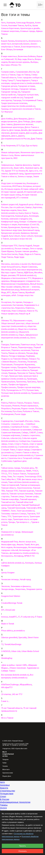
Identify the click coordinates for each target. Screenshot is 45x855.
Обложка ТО (6, 321)
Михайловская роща (10, 290)
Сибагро (5, 430)
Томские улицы (17, 497)
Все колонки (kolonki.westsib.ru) (15, 675)
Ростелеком (6, 411)
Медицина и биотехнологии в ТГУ (16, 278)
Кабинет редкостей (9, 205)
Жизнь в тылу (7, 155)
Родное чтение (27, 409)
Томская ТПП (12, 491)
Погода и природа (17, 356)
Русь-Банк (17, 411)
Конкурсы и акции (9, 224)
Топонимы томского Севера (13, 514)
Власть (31, 59)
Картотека (37, 207)
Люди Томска (7, 257)
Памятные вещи (28, 345)
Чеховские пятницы (10, 579)
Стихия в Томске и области (27, 453)
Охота (33, 338)
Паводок (5, 345)
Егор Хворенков (8, 146)
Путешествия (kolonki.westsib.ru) (15, 393)
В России (4, 799)
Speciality (22, 637)
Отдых (21, 335)
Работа (4, 403)
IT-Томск (38, 617)
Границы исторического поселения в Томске (21, 109)
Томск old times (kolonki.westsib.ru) (23, 482)
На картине (6, 302)
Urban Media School (30, 651)
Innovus (4, 617)
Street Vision (33, 637)
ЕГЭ (18, 146)
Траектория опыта (20, 516)
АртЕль (28, 25)
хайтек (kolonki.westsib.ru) (12, 563)
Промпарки (32, 379)
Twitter (4, 763)
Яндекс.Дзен (6, 776)
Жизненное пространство (31, 152)
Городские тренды (27, 89)
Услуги (3, 808)
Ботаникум (18, 50)
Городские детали (9, 86)
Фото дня (35, 545)
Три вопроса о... (23, 522)
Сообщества (24, 441)
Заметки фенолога (23, 165)
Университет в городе (11, 532)
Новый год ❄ (24, 314)
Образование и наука (22, 321)
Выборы (34, 62)
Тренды (11, 522)
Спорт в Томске (21, 444)
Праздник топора (8, 367)
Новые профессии (9, 314)
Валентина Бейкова (27, 56)
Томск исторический (10, 485)
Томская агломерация (30, 485)
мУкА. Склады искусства (22, 295)
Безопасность (21, 41)
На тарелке (17, 302)
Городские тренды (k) (10, 92)
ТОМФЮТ (5, 511)
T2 (2, 644)
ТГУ (10, 474)
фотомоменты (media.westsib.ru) (24, 553)
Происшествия (15, 376)
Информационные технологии (15, 802)
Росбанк (39, 409)
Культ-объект (14, 236)
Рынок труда (20, 414)
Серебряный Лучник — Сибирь (24, 427)
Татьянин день (27, 468)
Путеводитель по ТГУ (15, 390)
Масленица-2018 (8, 270)
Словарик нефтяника (10, 435)
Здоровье (5, 785)
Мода (3, 292)
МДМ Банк (28, 273)
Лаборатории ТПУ (9, 246)
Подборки (30, 356)
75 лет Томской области (11, 708)
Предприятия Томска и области (15, 370)
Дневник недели (18, 133)
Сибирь (24, 433)
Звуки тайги (19, 168)
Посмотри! (32, 362)
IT (19, 617)
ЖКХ (15, 158)
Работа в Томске (16, 403)
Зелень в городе (25, 176)
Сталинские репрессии (28, 447)
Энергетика (20, 589)
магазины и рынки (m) (20, 264)
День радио (36, 122)
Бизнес (26, 44)
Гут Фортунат (7, 112)
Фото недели (6, 547)
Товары (4, 805)
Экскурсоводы (7, 589)
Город (3, 80)
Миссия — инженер (31, 287)
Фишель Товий (23, 545)
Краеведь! (25, 227)
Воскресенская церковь (19, 62)
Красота (34, 227)
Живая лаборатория (10, 152)
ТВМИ (28, 471)
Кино (19, 210)
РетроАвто (6, 409)
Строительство (7, 791)
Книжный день (21, 216)
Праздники (22, 367)
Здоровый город (16, 174)
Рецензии (16, 409)
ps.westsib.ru (19, 631)
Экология (5, 586)
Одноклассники (7, 773)
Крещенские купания (10, 233)
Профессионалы (8, 387)
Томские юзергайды (10, 499)
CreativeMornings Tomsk (11, 603)
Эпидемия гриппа (34, 589)
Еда (23, 146)
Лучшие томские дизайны (26, 251)
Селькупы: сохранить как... (13, 424)
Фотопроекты (7, 556)
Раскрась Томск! (31, 403)
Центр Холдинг (8, 573)
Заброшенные (7, 165)
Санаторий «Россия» (23, 421)
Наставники (18, 305)
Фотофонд (18, 556)
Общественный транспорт (13, 323)
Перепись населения (20, 350)
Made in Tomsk (7, 624)
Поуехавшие (7, 365)
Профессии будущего (18, 385)
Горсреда (17, 100)
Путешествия (32, 390)
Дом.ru (14, 136)
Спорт (10, 444)
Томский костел (8, 502)
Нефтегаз (29, 308)
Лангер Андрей (25, 246)
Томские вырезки (26, 491)
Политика (22, 362)
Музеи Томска (18, 292)
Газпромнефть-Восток (25, 72)
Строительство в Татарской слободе (23, 458)
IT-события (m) (27, 617)
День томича (6, 124)
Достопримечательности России (15, 139)
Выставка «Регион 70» (11, 65)
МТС (9, 292)
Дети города (14, 130)
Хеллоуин (29, 563)
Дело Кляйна (7, 119)
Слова (40, 433)
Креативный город (31, 230)
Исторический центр (33, 192)
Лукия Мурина (7, 251)
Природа (12, 373)
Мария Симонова (29, 267)
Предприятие (34, 367)
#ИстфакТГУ (6, 687)
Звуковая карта (32, 168)
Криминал (25, 233)
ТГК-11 (4, 474)
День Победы (24, 122)
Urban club (16, 651)
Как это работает (17, 207)
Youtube (5, 766)
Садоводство (7, 421)
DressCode (10, 610)
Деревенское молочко (23, 124)
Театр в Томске (19, 474)
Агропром (10, 23)
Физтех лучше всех (27, 542)
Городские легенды (9, 89)
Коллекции (34, 216)
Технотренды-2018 (33, 477)
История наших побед (11, 195)
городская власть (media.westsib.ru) (26, 83)
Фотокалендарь (20, 547)
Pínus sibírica (7, 631)
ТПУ (9, 516)
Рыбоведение (7, 414)
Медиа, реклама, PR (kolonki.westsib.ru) (18, 275)
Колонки (5, 219)
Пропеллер (21, 382)
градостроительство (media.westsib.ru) (18, 106)
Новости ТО (32, 311)
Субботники (6, 461)
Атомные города (27, 31)
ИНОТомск (17, 186)
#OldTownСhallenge (10, 685)
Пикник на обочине (16, 353)
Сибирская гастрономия (20, 430)
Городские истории (26, 86)
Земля (36, 176)
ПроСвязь (31, 382)
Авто (3, 23)
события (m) (15, 438)
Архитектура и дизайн (30, 28)
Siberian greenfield (9, 637)
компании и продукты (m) (20, 219)
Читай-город (25, 579)
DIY (2, 610)
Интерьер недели (12, 189)
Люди (20, 254)
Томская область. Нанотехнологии (16, 488)
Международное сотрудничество (25, 281)
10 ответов (6, 694)
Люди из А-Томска (32, 254)
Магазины (5, 264)
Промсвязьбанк (8, 382)
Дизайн (24, 130)
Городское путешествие (27, 95)
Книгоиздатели (7, 216)
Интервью (27, 186)
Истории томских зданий (12, 192)
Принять (22, 846)
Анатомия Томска (16, 25)
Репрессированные (29, 406)
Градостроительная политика (14, 103)
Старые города (23, 450)
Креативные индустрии (11, 230)
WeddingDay (6, 658)
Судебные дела (20, 461)
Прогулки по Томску (26, 373)
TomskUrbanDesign (12, 644)
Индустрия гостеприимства (13, 183)
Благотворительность (30, 47)
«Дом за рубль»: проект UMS (14, 665)
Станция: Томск (8, 450)
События (5, 438)
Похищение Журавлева (24, 365)
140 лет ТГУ (17, 694)
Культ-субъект (27, 236)
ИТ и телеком (22, 198)
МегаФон (38, 273)
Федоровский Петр (9, 542)
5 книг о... (5, 701)
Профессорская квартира (28, 387)
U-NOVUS (5, 651)
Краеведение (14, 227)
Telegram (5, 759)
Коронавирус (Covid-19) (28, 224)
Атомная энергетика (10, 31)
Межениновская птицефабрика (15, 284)
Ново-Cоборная (19, 311)
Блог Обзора (6, 50)
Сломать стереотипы (30, 435)
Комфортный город (9, 222)
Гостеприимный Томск (32, 100)
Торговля (31, 514)
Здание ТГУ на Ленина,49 (16, 171)
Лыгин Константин (9, 254)
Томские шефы (32, 497)
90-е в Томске (7, 718)
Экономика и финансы (21, 586)
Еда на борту (31, 146)
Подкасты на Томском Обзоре (14, 359)
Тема (9, 477)
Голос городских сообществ (29, 78)
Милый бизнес (36, 284)
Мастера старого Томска (12, 273)
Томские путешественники (21, 494)
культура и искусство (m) (21, 239)
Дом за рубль (32, 133)
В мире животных (9, 56)
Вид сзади (22, 59)
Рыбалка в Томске (31, 411)
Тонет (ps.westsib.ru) (26, 511)
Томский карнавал (28, 499)
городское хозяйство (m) (12, 98)
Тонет (13, 511)
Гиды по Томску (23, 75)
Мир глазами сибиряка (11, 287)
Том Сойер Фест (8, 479)
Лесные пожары (22, 249)
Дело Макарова (20, 119)
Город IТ (11, 80)
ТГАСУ (35, 471)
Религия (16, 406)
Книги (21, 213)
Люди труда (19, 257)
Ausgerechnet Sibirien (10, 596)
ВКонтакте (6, 769)
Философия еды (8, 545)
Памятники (15, 345)
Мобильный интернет (29, 290)
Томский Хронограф (16, 508)
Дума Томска (36, 139)
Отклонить (22, 851)
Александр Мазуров (25, 23)
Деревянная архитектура (12, 127)
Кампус (28, 207)
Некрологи (19, 308)
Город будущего (23, 80)
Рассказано (6, 406)
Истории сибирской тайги (32, 189)
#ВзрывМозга (26, 685)
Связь (36, 421)
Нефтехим (6, 311)
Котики (4, 227)
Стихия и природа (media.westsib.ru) (17, 455)
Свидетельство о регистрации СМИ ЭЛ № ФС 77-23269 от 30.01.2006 (15, 744)
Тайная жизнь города (10, 468)
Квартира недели (8, 210)
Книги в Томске (31, 213)
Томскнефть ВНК (33, 508)
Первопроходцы (25, 347)
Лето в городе (36, 249)
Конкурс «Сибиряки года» (30, 222)
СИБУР (32, 433)
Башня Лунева (7, 41)
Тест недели (18, 477)
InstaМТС (13, 617)
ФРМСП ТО (29, 556)
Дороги (21, 136)
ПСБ (3, 390)
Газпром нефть (8, 72)
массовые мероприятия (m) (29, 270)
